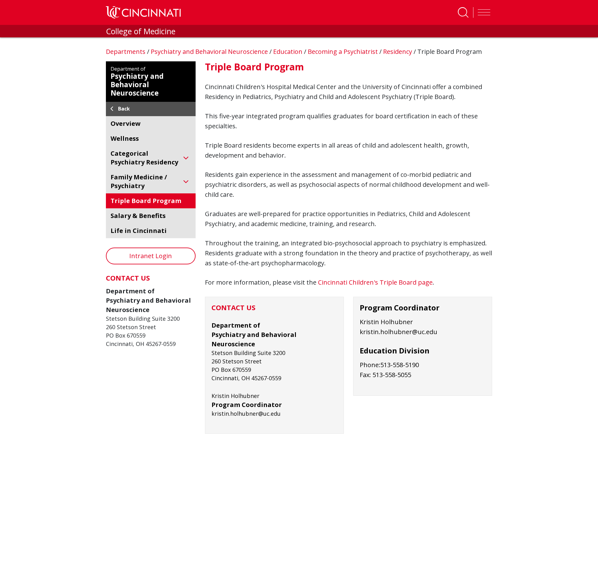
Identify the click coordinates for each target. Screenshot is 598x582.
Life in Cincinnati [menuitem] (139, 230)
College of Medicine (140, 31)
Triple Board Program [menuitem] (146, 200)
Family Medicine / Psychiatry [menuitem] (139, 181)
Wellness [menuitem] (125, 138)
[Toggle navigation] (482, 12)
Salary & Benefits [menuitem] (138, 215)
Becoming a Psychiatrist (343, 51)
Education (288, 51)
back (124, 108)
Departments (126, 51)
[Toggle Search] (463, 12)
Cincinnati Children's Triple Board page (375, 282)
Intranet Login (150, 256)
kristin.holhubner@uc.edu (398, 332)
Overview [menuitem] (125, 123)
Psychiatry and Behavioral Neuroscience (210, 51)
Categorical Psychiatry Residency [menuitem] (144, 157)
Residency (398, 51)
